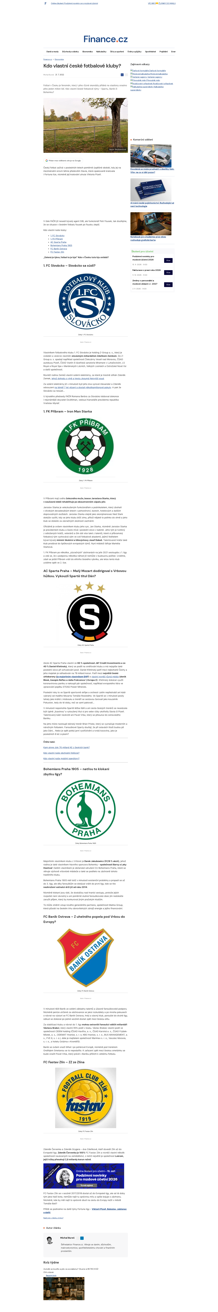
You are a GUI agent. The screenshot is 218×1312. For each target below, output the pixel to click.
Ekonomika (88, 51)
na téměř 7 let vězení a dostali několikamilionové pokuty (82, 387)
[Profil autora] (49, 1240)
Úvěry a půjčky (134, 51)
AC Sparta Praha (58, 242)
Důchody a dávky (70, 51)
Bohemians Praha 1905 (61, 245)
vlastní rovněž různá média (105, 676)
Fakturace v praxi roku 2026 (146, 270)
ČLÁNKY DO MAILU (167, 3)
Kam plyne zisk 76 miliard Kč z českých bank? (66, 747)
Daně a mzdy (52, 51)
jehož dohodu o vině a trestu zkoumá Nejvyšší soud (78, 378)
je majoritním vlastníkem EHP (72, 676)
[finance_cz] (46, 3)
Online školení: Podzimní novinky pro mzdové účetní (74, 3)
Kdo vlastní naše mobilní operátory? (61, 758)
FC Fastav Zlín (57, 252)
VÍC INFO (152, 3)
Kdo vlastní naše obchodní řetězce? (61, 753)
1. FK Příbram (56, 239)
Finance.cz (47, 59)
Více (168, 260)
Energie (175, 51)
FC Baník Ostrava (58, 248)
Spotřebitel (150, 51)
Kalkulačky (101, 51)
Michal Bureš (48, 75)
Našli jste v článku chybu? (53, 1218)
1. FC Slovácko (57, 235)
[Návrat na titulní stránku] (105, 39)
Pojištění (164, 51)
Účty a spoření (117, 51)
